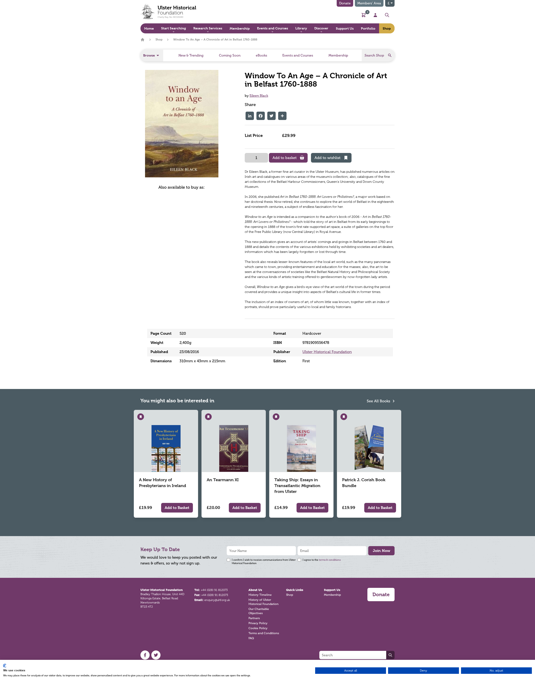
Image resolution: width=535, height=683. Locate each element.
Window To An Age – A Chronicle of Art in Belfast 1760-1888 (215, 39)
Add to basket (285, 157)
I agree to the (322, 559)
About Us (255, 590)
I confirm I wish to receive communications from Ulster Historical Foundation (264, 561)
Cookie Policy (258, 628)
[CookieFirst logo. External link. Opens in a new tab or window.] (4, 666)
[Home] (142, 40)
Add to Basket (177, 507)
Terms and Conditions (263, 633)
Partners (254, 618)
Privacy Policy (258, 623)
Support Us (332, 590)
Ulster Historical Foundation (327, 352)
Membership (332, 595)
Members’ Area (369, 3)
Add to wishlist (327, 157)
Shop (158, 39)
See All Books (379, 401)
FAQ (251, 638)
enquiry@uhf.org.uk (217, 600)
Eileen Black (259, 96)
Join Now (381, 550)
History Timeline (260, 595)
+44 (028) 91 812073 (214, 590)
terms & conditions (330, 559)
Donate (345, 3)
